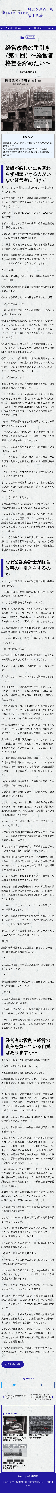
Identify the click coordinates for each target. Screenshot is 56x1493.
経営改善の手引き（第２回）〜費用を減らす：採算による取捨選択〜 (40, 1397)
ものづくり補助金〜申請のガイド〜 (15, 1397)
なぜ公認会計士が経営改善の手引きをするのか (25, 149)
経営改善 (30, 37)
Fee (29, 28)
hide (30, 137)
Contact (51, 28)
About (9, 28)
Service (19, 28)
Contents (38, 28)
